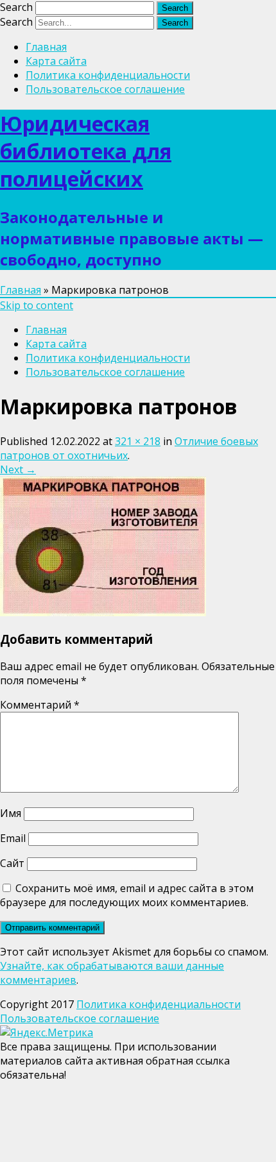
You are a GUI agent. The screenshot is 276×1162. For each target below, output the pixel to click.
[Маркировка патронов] (103, 612)
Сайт (12, 863)
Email (13, 838)
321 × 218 (137, 441)
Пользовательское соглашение (105, 89)
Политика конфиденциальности (108, 75)
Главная (46, 47)
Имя (10, 813)
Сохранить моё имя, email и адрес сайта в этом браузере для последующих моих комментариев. (127, 895)
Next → (18, 469)
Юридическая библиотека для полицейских (85, 151)
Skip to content (36, 305)
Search (16, 7)
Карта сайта (56, 61)
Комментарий (40, 705)
